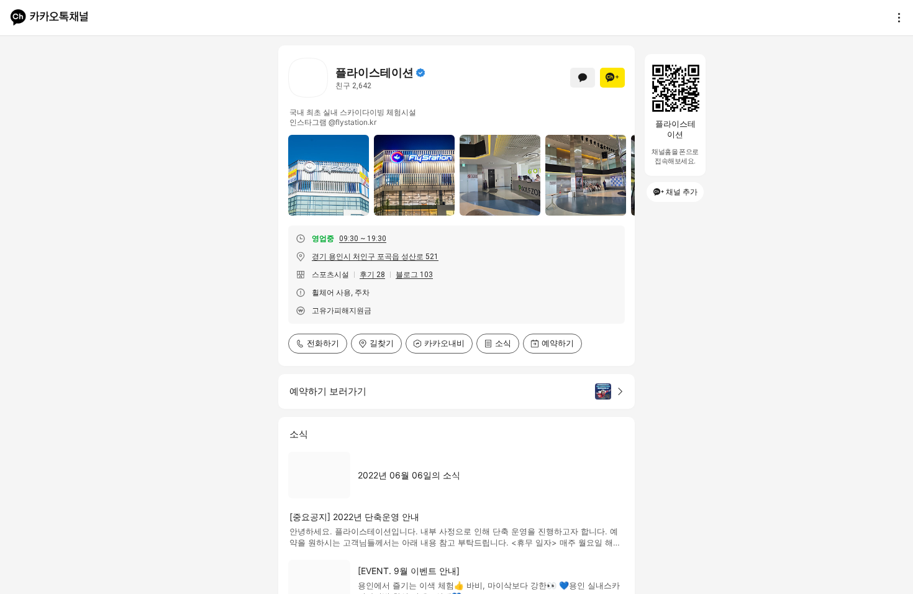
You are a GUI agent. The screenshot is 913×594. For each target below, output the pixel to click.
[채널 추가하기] (612, 78)
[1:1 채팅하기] (582, 78)
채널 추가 (681, 191)
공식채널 (420, 73)
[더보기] (895, 17)
